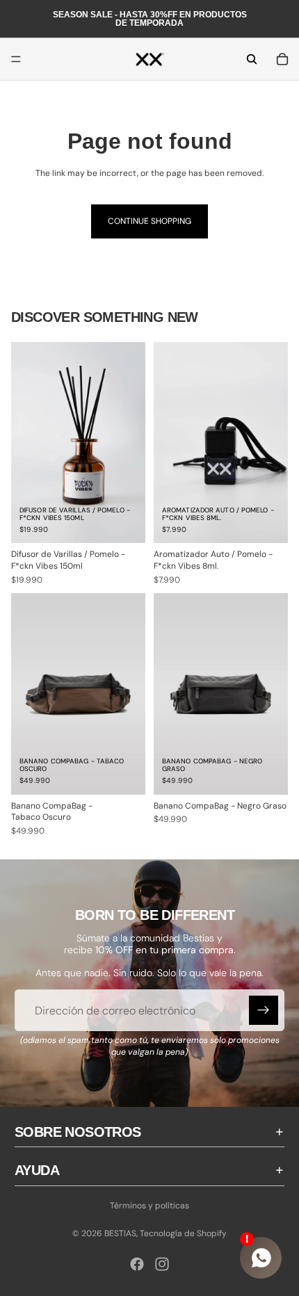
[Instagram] (162, 1264)
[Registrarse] (263, 1010)
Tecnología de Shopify (183, 1233)
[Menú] (16, 59)
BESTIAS (120, 1233)
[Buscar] (251, 59)
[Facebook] (137, 1264)
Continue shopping (149, 221)
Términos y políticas (149, 1205)
